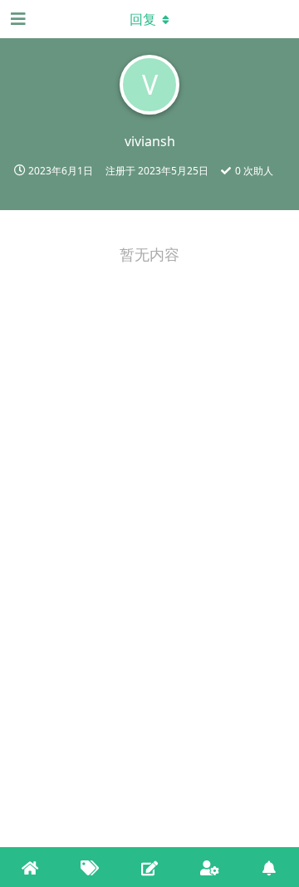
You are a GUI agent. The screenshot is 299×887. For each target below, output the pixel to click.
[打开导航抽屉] (16, 19)
